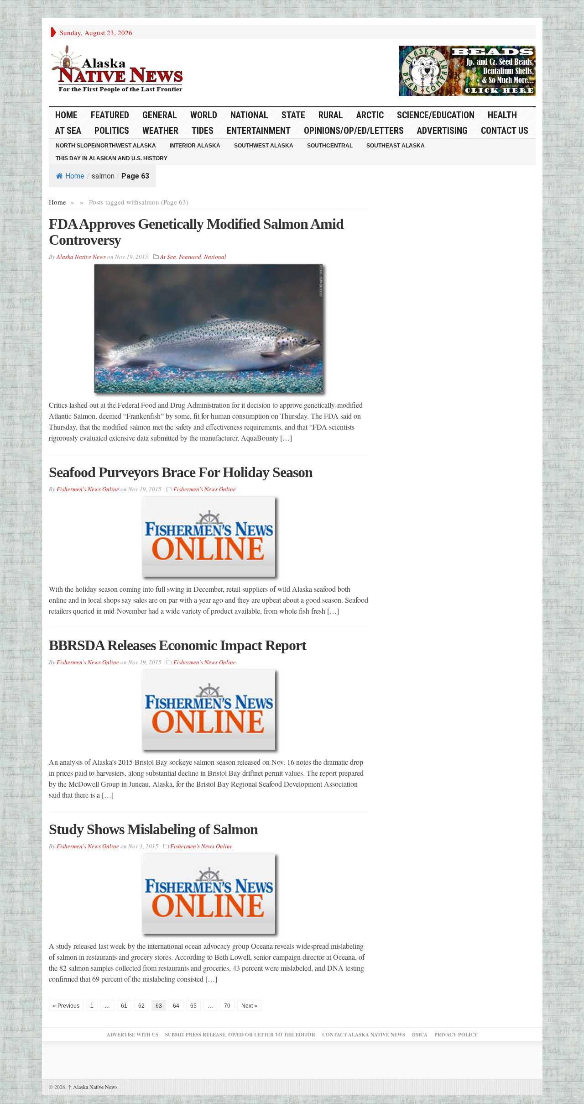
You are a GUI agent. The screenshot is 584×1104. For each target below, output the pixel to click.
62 (141, 1006)
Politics (111, 130)
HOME (66, 115)
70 (227, 1006)
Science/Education (435, 115)
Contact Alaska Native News (363, 1034)
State (293, 115)
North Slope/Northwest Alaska (106, 145)
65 (193, 1006)
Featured (110, 115)
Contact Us (504, 130)
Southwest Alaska (263, 145)
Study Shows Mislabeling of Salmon (153, 829)
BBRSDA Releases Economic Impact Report (177, 645)
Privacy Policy (456, 1034)
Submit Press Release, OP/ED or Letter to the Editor (240, 1034)
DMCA (420, 1034)
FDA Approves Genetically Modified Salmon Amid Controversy (196, 232)
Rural (330, 115)
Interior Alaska (195, 145)
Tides (203, 130)
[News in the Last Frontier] (119, 69)
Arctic (370, 115)
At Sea (68, 130)
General (159, 115)
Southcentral (330, 145)
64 (176, 1006)
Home (74, 176)
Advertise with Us (132, 1034)
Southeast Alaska (395, 145)
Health (502, 115)
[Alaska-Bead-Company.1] (467, 69)
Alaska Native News (93, 1086)
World (203, 115)
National (249, 115)
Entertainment (259, 130)
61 (124, 1006)
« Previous (66, 1006)
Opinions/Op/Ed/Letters (354, 130)
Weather (160, 130)
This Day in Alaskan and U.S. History (111, 158)
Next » (249, 1006)
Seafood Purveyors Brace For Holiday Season (181, 472)
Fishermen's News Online (88, 489)
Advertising (442, 130)
